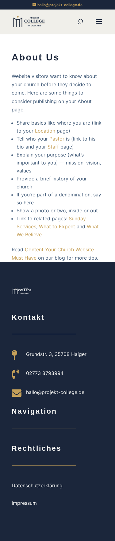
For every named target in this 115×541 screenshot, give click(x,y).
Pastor (56, 139)
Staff (53, 147)
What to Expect (57, 226)
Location (45, 131)
